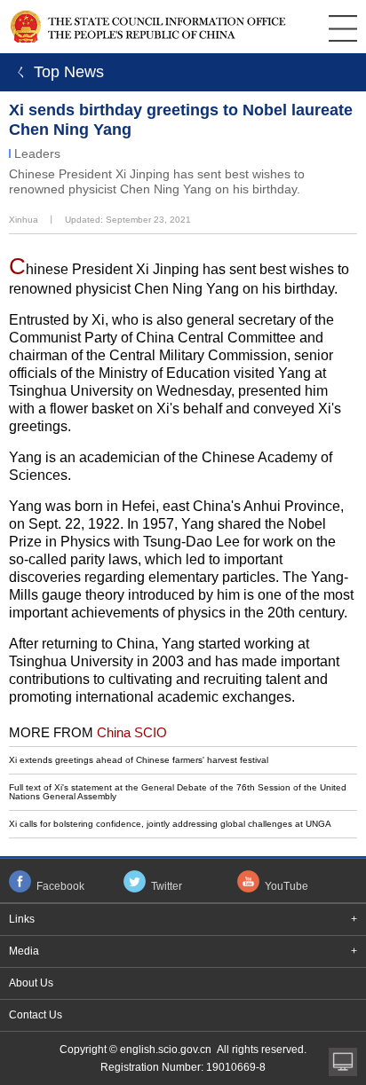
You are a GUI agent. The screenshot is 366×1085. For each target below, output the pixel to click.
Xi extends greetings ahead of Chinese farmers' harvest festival (138, 760)
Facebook (60, 886)
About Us (31, 983)
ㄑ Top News (56, 72)
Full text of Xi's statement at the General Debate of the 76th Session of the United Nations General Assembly (177, 791)
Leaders (37, 153)
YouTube (286, 886)
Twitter (166, 886)
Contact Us (35, 1015)
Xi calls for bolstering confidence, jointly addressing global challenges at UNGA (170, 824)
